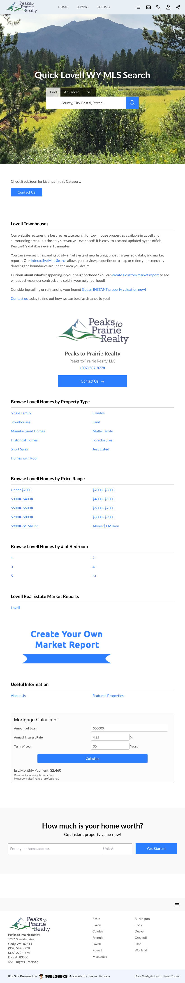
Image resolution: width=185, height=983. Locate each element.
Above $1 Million (105, 526)
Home (63, 7)
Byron (96, 925)
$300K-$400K (22, 499)
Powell (97, 950)
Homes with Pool (24, 458)
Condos (98, 413)
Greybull (141, 937)
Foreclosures (102, 440)
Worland (141, 950)
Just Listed (100, 449)
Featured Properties (108, 695)
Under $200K (21, 490)
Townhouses (20, 422)
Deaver (140, 931)
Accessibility (78, 976)
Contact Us (90, 381)
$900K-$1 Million (25, 526)
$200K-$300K (103, 490)
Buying (82, 7)
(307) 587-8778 (92, 368)
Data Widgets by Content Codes (157, 976)
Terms (93, 976)
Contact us (19, 298)
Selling (103, 7)
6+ (94, 576)
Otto (138, 944)
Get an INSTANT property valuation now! (114, 289)
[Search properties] (132, 103)
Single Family (21, 413)
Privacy (104, 976)
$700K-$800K (22, 517)
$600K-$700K (103, 508)
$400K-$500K (103, 499)
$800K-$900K (103, 517)
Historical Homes (24, 440)
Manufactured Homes (28, 431)
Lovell (15, 607)
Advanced (72, 92)
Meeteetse (99, 956)
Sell (89, 92)
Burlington (142, 919)
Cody (138, 925)
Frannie (97, 937)
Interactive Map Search (49, 260)
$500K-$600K (22, 508)
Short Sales (19, 449)
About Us (18, 695)
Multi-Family (102, 431)
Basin (96, 919)
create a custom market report (135, 275)
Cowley (97, 931)
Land (96, 422)
